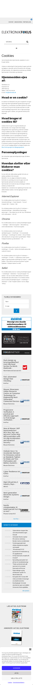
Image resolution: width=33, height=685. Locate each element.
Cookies (10, 682)
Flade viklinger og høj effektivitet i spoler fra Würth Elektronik (19, 572)
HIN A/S (5, 486)
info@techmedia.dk (11, 92)
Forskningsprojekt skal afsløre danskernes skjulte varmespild (20, 545)
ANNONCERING (18, 22)
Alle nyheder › (26, 590)
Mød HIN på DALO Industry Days (10, 483)
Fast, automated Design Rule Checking (9, 379)
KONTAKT (11, 22)
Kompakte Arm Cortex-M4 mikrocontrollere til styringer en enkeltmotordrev (21, 579)
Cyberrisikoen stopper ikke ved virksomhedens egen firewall (20, 533)
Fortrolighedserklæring (18, 682)
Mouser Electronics (8, 404)
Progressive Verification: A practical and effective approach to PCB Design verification (10, 415)
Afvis (16, 673)
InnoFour (6, 383)
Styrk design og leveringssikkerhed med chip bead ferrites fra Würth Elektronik (11, 364)
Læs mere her (24, 343)
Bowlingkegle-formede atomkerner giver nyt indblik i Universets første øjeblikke (21, 585)
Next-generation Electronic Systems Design (11, 495)
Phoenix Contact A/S (9, 513)
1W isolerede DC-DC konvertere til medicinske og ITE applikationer (21, 551)
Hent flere (15, 519)
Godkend (16, 668)
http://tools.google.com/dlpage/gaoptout (13, 147)
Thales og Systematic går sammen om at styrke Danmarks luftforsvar (20, 566)
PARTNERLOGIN (27, 22)
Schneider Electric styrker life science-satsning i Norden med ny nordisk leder (21, 539)
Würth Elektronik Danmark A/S (12, 370)
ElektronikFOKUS (16, 32)
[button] (30, 649)
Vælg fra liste (16, 678)
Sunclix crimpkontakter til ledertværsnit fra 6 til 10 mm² (11, 508)
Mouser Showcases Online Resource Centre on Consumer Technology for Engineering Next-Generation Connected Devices (11, 395)
